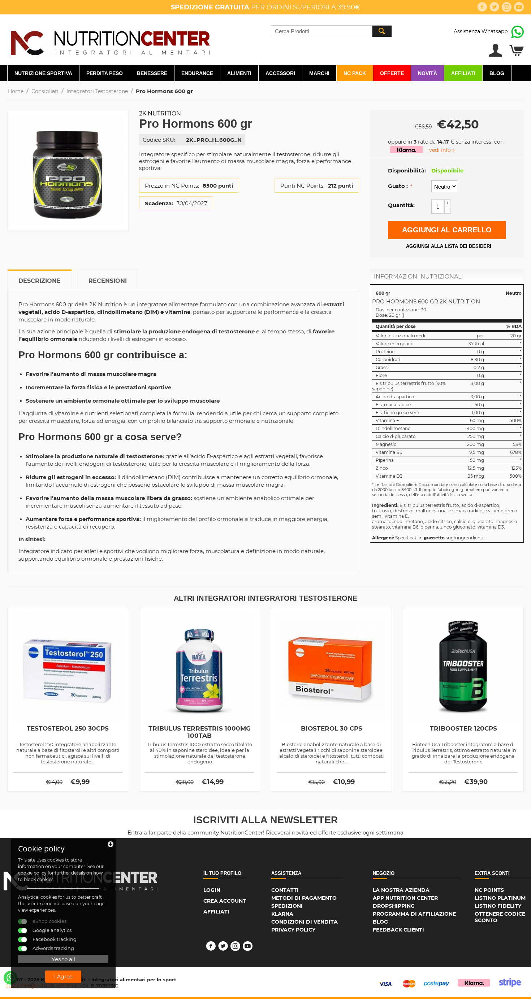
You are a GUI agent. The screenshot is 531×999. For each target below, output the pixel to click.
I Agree (63, 976)
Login (211, 890)
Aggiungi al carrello (447, 230)
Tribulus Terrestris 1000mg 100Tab (199, 732)
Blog (496, 73)
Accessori (280, 73)
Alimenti (239, 73)
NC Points (489, 890)
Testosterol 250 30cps (68, 728)
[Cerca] (382, 31)
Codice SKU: (159, 139)
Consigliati (45, 91)
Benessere (152, 73)
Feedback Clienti (398, 929)
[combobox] (331, 31)
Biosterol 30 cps (331, 728)
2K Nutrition (160, 113)
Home (15, 91)
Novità (427, 73)
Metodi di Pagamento (304, 898)
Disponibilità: (407, 170)
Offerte (392, 73)
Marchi (319, 73)
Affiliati (463, 73)
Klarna (282, 914)
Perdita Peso (104, 73)
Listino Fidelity (498, 906)
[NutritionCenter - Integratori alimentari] (110, 41)
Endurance (197, 73)
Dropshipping (394, 906)
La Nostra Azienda (401, 890)
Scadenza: (159, 203)
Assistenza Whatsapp (481, 31)
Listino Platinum (500, 898)
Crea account (224, 901)
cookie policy (32, 873)
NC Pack (355, 73)
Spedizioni (287, 906)
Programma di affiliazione (414, 914)
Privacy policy (293, 929)
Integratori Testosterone (97, 91)
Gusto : (398, 186)
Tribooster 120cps (463, 728)
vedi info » (442, 150)
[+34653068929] (10, 978)
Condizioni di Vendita (304, 922)
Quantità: (401, 205)
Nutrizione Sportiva (43, 73)
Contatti (285, 890)
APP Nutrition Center (405, 898)
